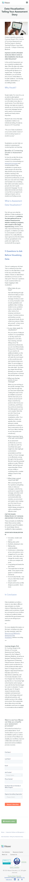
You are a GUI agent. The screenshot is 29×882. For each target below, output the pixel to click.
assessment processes (11, 163)
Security (19, 876)
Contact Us (13, 854)
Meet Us (4, 854)
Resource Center (18, 852)
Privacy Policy (12, 876)
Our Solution (6, 852)
